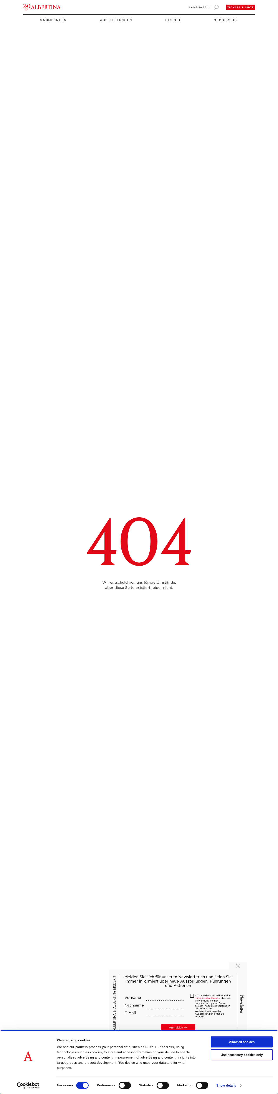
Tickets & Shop (240, 7)
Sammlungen (53, 20)
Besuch (172, 20)
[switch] (125, 1085)
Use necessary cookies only (242, 1055)
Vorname (132, 998)
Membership (225, 20)
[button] (198, 7)
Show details (226, 1085)
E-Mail (130, 1013)
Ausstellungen (116, 20)
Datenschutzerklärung (207, 998)
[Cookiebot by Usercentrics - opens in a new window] (28, 1085)
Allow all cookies (242, 1042)
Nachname (134, 1005)
